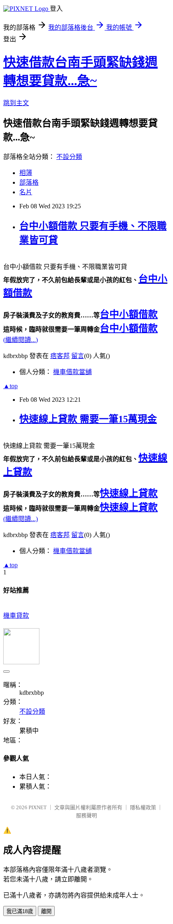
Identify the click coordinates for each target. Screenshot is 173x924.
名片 (25, 192)
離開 (46, 911)
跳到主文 (16, 103)
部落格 (29, 182)
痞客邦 (60, 355)
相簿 (25, 172)
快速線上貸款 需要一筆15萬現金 (88, 419)
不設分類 (69, 156)
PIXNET (38, 807)
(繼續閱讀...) (20, 339)
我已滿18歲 (19, 911)
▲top (10, 386)
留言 (77, 355)
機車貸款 (16, 615)
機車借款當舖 (72, 371)
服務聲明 (86, 815)
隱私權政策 (143, 807)
